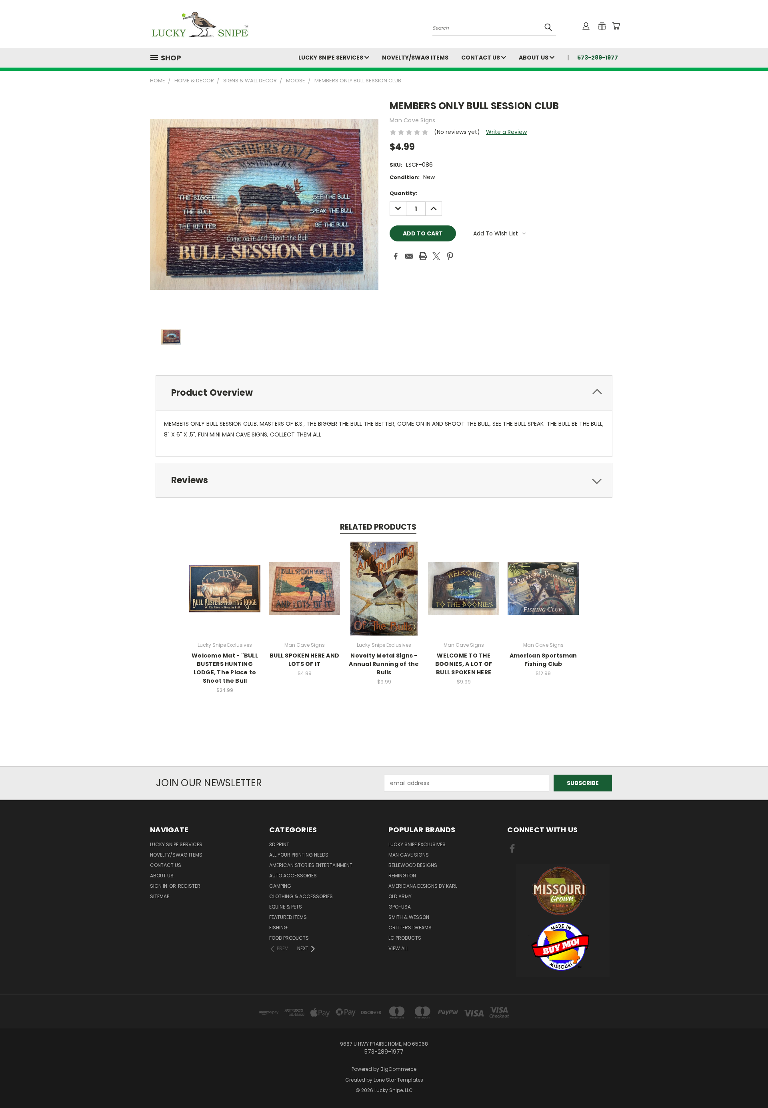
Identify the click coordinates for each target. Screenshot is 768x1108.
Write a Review (506, 132)
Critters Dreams (410, 927)
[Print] (423, 256)
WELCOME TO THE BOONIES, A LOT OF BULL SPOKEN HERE (463, 664)
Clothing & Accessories (301, 896)
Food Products (289, 938)
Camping (280, 886)
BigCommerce (398, 1069)
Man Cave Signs (408, 854)
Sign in (159, 886)
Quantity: (403, 193)
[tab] (384, 392)
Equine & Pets (285, 906)
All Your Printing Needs (298, 854)
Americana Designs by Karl (422, 886)
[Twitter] (436, 256)
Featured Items (288, 917)
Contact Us (481, 58)
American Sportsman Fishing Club (543, 660)
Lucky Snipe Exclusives (417, 844)
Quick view (225, 579)
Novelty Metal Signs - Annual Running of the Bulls (384, 664)
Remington (402, 875)
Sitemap (159, 896)
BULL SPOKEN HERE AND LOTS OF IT (304, 660)
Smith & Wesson (408, 917)
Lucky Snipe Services (331, 58)
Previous (747, 1083)
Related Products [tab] (378, 527)
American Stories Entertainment (310, 865)
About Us (534, 58)
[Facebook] (396, 256)
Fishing (278, 927)
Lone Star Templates (398, 1079)
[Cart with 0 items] (616, 26)
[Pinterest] (450, 256)
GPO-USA (399, 906)
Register (189, 886)
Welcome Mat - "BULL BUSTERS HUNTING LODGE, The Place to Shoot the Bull (225, 668)
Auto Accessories (293, 875)
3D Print (279, 844)
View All (398, 948)
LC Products (404, 938)
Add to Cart (225, 594)
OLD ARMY (400, 896)
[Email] (409, 256)
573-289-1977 (597, 58)
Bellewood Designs (412, 865)
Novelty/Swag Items (415, 58)
